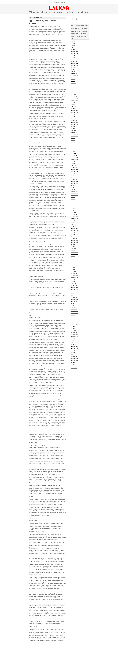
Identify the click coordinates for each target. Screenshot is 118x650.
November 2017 (74, 146)
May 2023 (73, 81)
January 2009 (74, 250)
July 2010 (73, 232)
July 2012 (73, 208)
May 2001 (73, 340)
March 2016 (73, 165)
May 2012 (73, 210)
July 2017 (73, 150)
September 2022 (74, 89)
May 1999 (73, 364)
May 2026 (73, 45)
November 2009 (74, 240)
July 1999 (73, 362)
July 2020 (73, 114)
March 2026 (73, 47)
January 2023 (74, 85)
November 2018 (74, 134)
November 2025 (74, 51)
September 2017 (74, 148)
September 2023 (74, 77)
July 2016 (73, 161)
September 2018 (74, 136)
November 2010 (74, 228)
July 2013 (73, 197)
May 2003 (73, 317)
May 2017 (73, 151)
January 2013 (74, 203)
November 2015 (74, 169)
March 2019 (73, 130)
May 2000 (73, 352)
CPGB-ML (63, 2)
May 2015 (73, 175)
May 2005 (73, 293)
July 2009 (73, 244)
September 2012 (74, 207)
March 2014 (73, 189)
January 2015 (74, 179)
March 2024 (73, 71)
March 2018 (73, 142)
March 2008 (73, 260)
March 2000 (73, 354)
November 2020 (74, 110)
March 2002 (73, 330)
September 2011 (74, 218)
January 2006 (74, 285)
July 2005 (73, 291)
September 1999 (74, 360)
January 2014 (74, 191)
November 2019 (74, 122)
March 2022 (73, 94)
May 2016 (73, 163)
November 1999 (74, 358)
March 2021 (73, 106)
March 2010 (73, 236)
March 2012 (73, 212)
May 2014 (73, 187)
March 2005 (73, 295)
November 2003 (74, 311)
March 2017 (73, 153)
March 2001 (73, 342)
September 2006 (74, 277)
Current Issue (56, 2)
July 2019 (73, 126)
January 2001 (74, 344)
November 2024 (74, 63)
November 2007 (74, 264)
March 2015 (73, 177)
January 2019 (74, 132)
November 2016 (74, 157)
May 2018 (73, 140)
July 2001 (73, 338)
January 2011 (74, 226)
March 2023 (73, 83)
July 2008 (73, 256)
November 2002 (74, 323)
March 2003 (73, 319)
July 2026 (73, 43)
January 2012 (74, 214)
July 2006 (73, 279)
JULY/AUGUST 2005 (37, 17)
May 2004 (73, 305)
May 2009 (73, 246)
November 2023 (74, 75)
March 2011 (73, 224)
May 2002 (73, 328)
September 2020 (74, 112)
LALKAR (59, 8)
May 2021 (73, 104)
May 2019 (73, 128)
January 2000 (74, 356)
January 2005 (74, 297)
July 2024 (73, 67)
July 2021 (73, 102)
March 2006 (73, 283)
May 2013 (73, 199)
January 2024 (74, 73)
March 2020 (73, 118)
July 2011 (73, 220)
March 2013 (73, 201)
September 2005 (74, 289)
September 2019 (74, 124)
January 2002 (74, 332)
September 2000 (74, 348)
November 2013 (74, 193)
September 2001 (74, 336)
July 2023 (73, 79)
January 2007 (74, 273)
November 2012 (74, 205)
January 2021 (74, 108)
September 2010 (74, 230)
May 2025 (73, 57)
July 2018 (73, 138)
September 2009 (74, 242)
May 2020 (73, 116)
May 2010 (73, 234)
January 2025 (74, 61)
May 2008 (73, 258)
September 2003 (74, 313)
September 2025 (74, 53)
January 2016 (74, 167)
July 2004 (73, 303)
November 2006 (74, 275)
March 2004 (73, 307)
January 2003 (74, 321)
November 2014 (74, 181)
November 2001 (74, 334)
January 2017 (74, 155)
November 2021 (74, 98)
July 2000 (73, 350)
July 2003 (73, 315)
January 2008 (74, 262)
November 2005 (74, 287)
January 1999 (74, 368)
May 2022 (73, 93)
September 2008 (74, 254)
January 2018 (74, 144)
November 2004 (74, 299)
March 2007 (73, 271)
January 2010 (74, 238)
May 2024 (73, 69)
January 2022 (74, 96)
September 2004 (74, 301)
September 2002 (74, 324)
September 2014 (74, 183)
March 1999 (73, 366)
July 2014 (73, 185)
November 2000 (74, 346)
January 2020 (74, 120)
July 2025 (73, 55)
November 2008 (74, 252)
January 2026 (74, 49)
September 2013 (74, 195)
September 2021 (74, 100)
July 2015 (73, 173)
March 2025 (73, 59)
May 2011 (73, 222)
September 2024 (74, 65)
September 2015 (74, 171)
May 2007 (73, 269)
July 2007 (73, 267)
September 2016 (74, 159)
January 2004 (74, 309)
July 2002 (73, 326)
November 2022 (74, 87)
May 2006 (73, 281)
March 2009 (73, 248)
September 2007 (74, 266)
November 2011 (74, 216)
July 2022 (73, 91)
